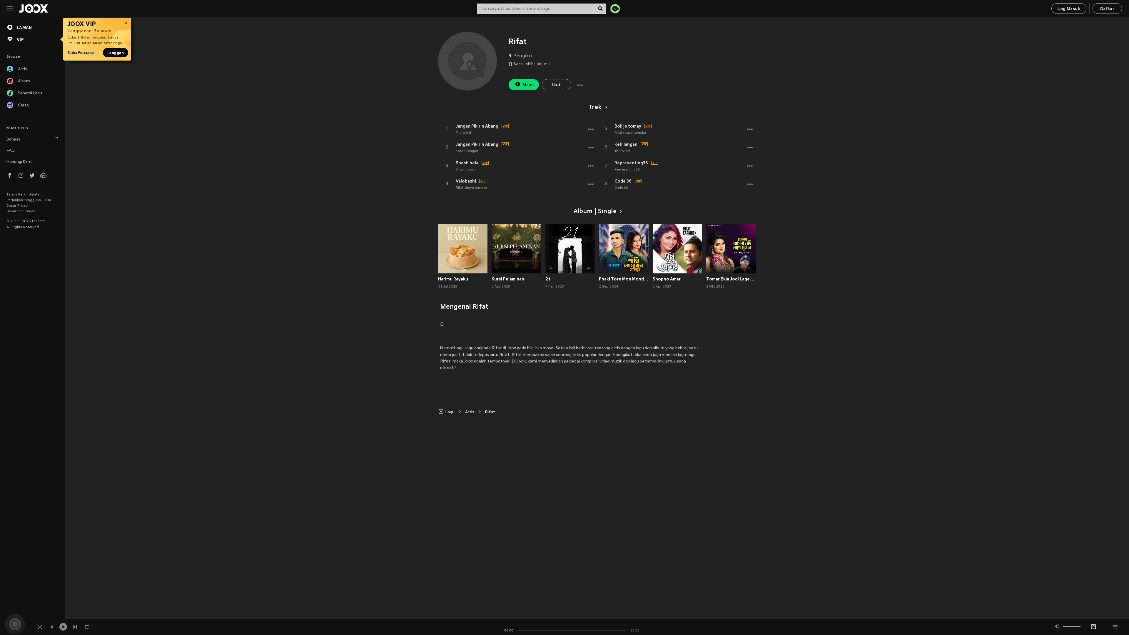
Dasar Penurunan (20, 211)
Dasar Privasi (17, 206)
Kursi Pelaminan (508, 279)
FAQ (10, 150)
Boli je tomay (627, 126)
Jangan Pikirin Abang (477, 126)
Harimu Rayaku (453, 279)
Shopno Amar (667, 279)
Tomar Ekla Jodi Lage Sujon (731, 279)
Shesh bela (467, 163)
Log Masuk (1069, 9)
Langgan (115, 52)
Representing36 (631, 163)
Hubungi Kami (19, 162)
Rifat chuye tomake (471, 188)
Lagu (450, 412)
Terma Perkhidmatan (23, 195)
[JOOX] (33, 8)
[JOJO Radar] (615, 8)
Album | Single (595, 211)
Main (527, 85)
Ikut (556, 85)
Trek (594, 107)
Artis (469, 412)
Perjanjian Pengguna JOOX (28, 200)
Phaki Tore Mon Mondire (624, 279)
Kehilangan (625, 144)
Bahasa (13, 139)
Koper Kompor (467, 151)
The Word (463, 133)
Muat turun (17, 128)
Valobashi (466, 181)
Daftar (1107, 9)
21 (548, 279)
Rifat (490, 412)
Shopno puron (466, 169)
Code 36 (623, 181)
